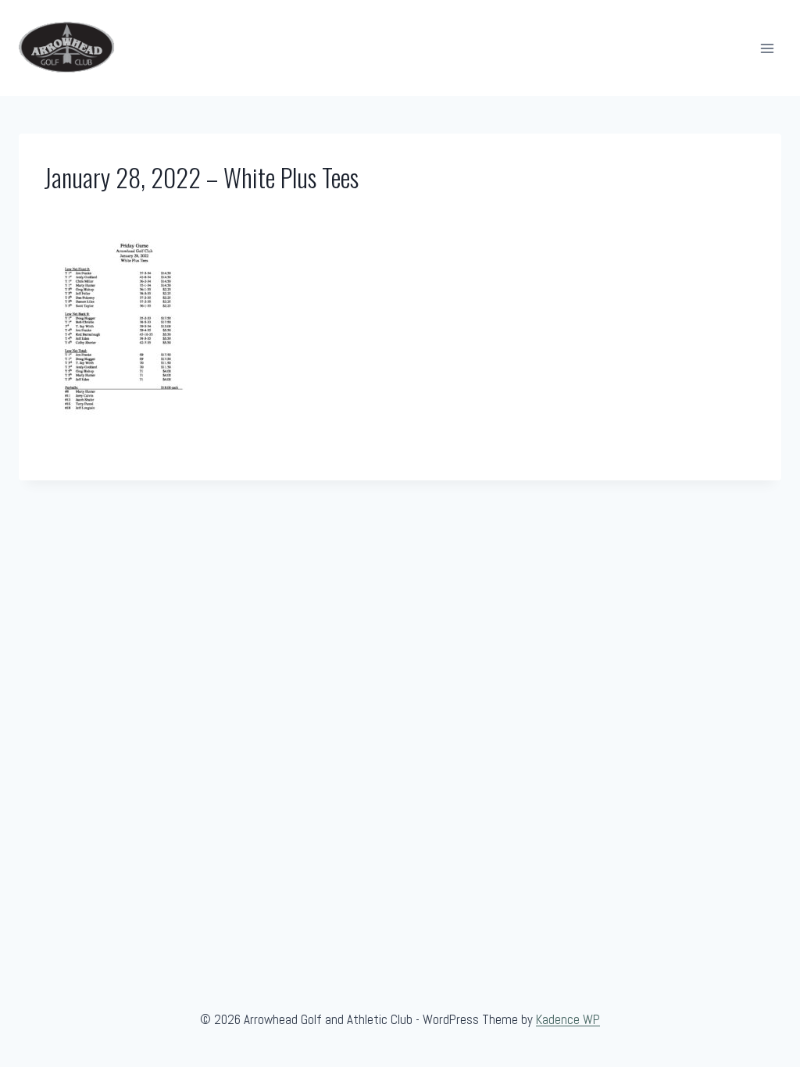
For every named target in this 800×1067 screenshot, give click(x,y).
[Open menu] (766, 48)
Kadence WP (568, 1019)
